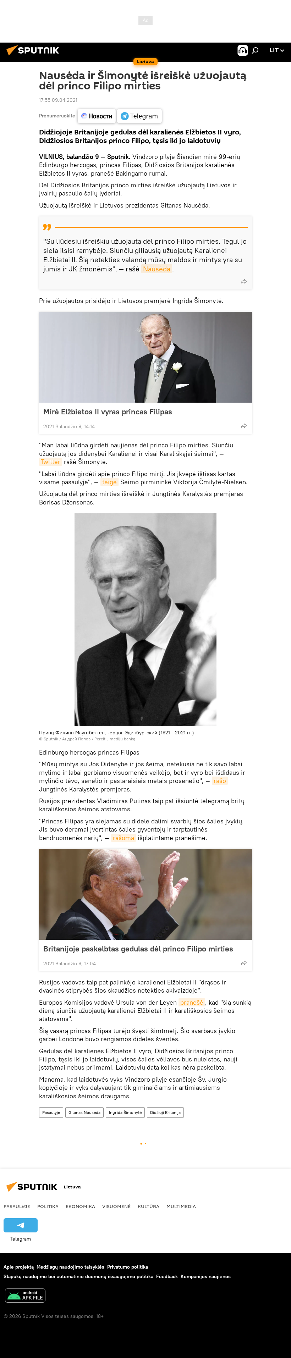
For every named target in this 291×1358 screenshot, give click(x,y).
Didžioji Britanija (165, 1112)
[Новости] (97, 116)
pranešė (191, 1002)
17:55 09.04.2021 (58, 100)
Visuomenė (116, 1206)
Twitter (50, 462)
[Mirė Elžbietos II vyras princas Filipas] (145, 357)
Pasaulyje (51, 1112)
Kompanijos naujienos (206, 1276)
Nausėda (156, 268)
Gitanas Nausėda (84, 1112)
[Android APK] (25, 1296)
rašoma (123, 838)
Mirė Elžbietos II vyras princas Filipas (107, 411)
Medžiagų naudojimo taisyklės (70, 1267)
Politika (48, 1206)
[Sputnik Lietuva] (35, 56)
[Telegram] (139, 116)
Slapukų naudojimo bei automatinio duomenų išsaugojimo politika (78, 1276)
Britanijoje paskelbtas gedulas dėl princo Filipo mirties (138, 948)
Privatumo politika (127, 1267)
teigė (109, 482)
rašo (220, 781)
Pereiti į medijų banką (114, 738)
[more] (244, 281)
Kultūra (148, 1206)
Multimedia (181, 1206)
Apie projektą (19, 1267)
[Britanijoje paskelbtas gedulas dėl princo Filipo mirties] (145, 894)
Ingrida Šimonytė (125, 1112)
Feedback (167, 1276)
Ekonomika (80, 1206)
